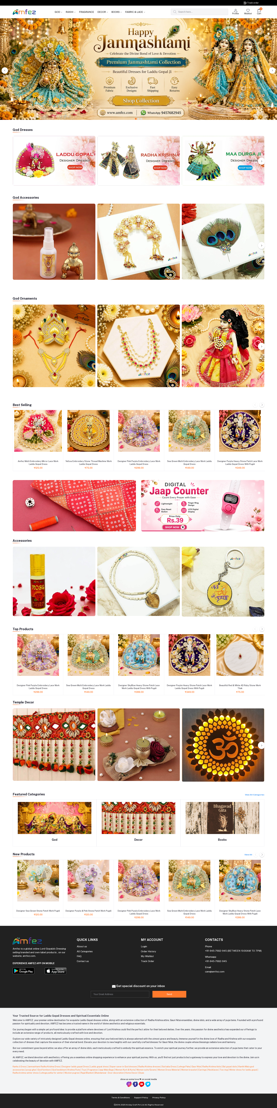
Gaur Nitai (196, 1066)
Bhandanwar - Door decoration (109, 1073)
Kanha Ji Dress (20, 1066)
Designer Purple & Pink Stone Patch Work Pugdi (88, 911)
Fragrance (93, 1070)
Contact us (83, 961)
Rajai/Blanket (87, 1073)
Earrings (203, 1070)
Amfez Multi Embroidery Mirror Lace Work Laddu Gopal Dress (38, 462)
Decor (138, 839)
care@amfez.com (214, 971)
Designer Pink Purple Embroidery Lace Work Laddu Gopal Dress (139, 462)
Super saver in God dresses (124, 1066)
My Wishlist (147, 956)
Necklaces (213, 1070)
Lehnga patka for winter (51, 1073)
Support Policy (141, 1097)
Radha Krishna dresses (149, 1066)
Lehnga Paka (184, 1066)
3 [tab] (141, 119)
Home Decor (131, 1073)
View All (248, 855)
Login (144, 946)
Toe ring (224, 1070)
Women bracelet (189, 1070)
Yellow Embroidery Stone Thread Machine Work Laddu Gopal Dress (88, 462)
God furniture (44, 1070)
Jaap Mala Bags (106, 1070)
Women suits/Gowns (146, 1070)
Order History (148, 951)
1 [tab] (135, 119)
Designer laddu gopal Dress (75, 1066)
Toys (84, 1070)
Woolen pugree (72, 1073)
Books (222, 839)
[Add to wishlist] (16, 455)
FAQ (79, 956)
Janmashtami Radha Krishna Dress (44, 1066)
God (54, 839)
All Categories (85, 951)
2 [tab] (138, 119)
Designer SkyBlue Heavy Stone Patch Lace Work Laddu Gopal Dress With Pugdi (139, 686)
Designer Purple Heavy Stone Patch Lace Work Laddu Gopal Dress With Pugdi (240, 462)
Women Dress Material (169, 1070)
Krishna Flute (74, 1070)
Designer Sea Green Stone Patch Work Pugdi (38, 911)
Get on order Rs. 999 (35, 2)
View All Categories (254, 795)
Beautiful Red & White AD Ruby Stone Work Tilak (240, 686)
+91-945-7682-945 (216, 950)
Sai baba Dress (169, 1066)
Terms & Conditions (120, 1097)
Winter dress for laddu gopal (243, 1070)
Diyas (141, 1073)
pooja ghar (31, 1070)
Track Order (147, 961)
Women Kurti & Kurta (125, 1070)
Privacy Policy (159, 1097)
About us (82, 946)
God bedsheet (59, 1070)
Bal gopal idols (230, 1066)
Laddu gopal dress (99, 1066)
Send (169, 994)
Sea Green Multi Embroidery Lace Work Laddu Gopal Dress (189, 462)
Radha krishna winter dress (26, 1073)
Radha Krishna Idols (212, 1066)
